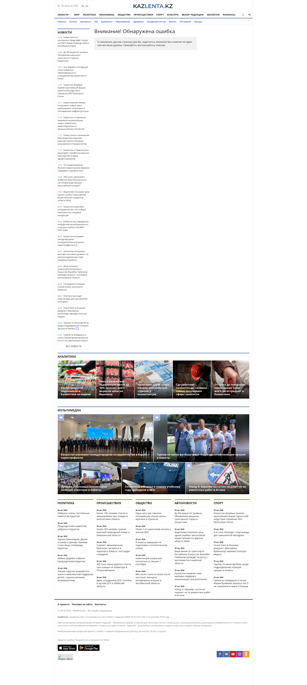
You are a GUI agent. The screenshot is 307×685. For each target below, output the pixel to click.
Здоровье (138, 21)
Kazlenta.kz (63, 616)
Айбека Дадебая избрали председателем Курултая (71, 560)
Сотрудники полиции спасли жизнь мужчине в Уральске (71, 286)
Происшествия (143, 14)
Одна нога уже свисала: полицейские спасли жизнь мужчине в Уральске (151, 516)
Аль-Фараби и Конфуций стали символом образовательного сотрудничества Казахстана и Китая (73, 73)
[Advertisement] (225, 77)
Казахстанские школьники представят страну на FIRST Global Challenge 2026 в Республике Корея (73, 41)
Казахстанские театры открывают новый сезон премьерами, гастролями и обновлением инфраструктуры (73, 107)
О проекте (64, 604)
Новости (65, 32)
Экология (213, 14)
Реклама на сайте (82, 604)
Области (63, 14)
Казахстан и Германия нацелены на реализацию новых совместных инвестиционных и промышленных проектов (72, 123)
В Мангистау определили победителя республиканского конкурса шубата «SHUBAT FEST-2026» (73, 226)
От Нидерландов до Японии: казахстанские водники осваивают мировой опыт (73, 167)
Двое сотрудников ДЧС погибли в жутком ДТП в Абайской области (114, 583)
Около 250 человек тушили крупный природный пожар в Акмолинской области (113, 532)
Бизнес (173, 21)
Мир (77, 14)
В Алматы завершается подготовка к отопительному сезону (151, 545)
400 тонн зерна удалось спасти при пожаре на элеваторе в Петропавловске (114, 567)
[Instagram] (239, 654)
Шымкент (85, 21)
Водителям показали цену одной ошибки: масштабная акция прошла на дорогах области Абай (73, 196)
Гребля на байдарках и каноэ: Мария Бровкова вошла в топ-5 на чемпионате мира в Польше (73, 339)
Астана (73, 21)
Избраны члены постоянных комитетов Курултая (73, 515)
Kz (87, 5)
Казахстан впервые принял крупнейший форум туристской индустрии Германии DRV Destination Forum (72, 90)
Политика (89, 14)
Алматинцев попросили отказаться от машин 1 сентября (149, 561)
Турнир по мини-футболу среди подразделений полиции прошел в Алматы (73, 325)
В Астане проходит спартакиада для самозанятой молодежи (72, 298)
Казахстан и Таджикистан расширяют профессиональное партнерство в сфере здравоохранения (73, 154)
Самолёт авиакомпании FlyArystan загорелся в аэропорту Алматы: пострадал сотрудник (113, 550)
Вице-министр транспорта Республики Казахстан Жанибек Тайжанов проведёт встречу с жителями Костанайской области (72, 272)
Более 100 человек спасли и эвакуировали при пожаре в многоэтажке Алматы (112, 516)
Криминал (106, 21)
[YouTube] (233, 654)
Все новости (74, 346)
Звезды (198, 21)
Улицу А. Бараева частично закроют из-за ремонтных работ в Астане (192, 592)
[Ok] (246, 654)
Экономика (106, 14)
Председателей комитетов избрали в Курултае (72, 528)
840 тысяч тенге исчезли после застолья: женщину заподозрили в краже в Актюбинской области (153, 579)
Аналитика (67, 356)
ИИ (96, 21)
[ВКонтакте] (226, 654)
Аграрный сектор (156, 21)
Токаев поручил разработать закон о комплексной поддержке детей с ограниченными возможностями (75, 576)
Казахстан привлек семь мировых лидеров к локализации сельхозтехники (191, 576)
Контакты (100, 604)
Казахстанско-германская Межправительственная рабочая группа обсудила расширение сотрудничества (73, 139)
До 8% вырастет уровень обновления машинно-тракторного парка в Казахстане (73, 56)
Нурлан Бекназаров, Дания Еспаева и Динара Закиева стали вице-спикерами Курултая (72, 544)
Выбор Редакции (193, 14)
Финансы (229, 14)
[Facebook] (220, 654)
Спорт (160, 14)
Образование (123, 21)
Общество (124, 14)
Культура (173, 14)
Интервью (185, 21)
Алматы (62, 21)
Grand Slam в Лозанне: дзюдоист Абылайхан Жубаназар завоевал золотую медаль (72, 312)
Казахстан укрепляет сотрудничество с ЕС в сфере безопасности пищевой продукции (72, 211)
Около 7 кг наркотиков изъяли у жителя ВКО (153, 531)
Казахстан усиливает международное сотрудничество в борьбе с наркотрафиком (71, 240)
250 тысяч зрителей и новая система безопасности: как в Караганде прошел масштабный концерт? (72, 181)
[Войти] (249, 15)
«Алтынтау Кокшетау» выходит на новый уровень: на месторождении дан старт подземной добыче (73, 255)
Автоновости (186, 503)
